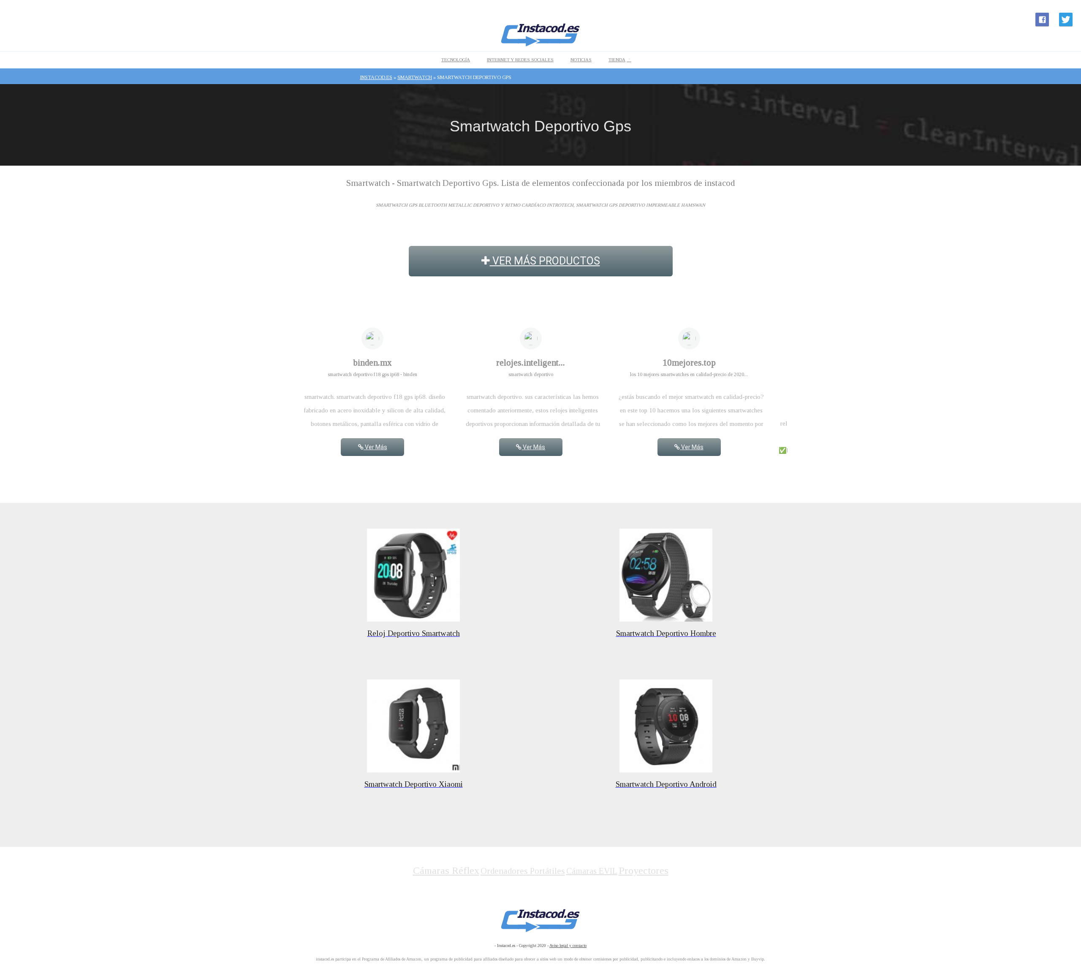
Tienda (616, 59)
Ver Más (375, 447)
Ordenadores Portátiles (523, 871)
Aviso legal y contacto (568, 945)
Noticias (581, 59)
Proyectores (643, 870)
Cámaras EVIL (591, 871)
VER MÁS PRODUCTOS (545, 261)
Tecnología (455, 59)
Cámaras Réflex (446, 870)
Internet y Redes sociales (520, 59)
